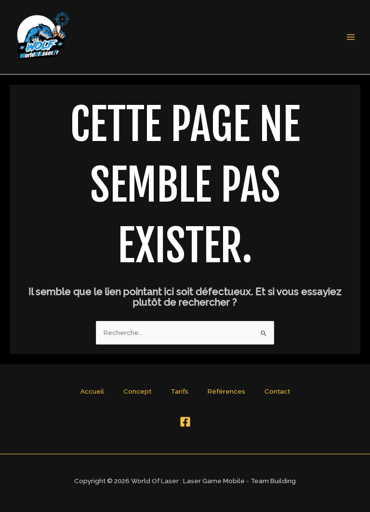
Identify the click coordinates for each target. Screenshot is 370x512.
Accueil (92, 391)
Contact (277, 391)
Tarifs (179, 391)
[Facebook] (185, 421)
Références (226, 391)
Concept (137, 391)
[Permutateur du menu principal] (351, 37)
